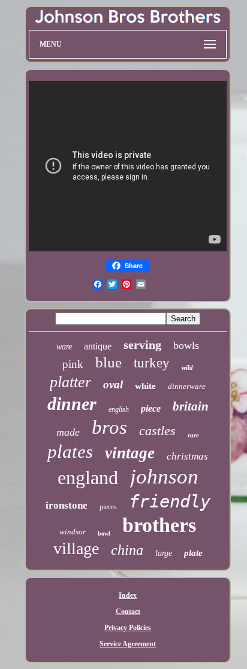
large (163, 553)
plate (193, 553)
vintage (130, 453)
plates (70, 451)
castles (157, 430)
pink (72, 364)
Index (128, 595)
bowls (186, 345)
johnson (164, 476)
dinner (72, 403)
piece (151, 408)
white (145, 386)
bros (109, 427)
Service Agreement (128, 644)
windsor (72, 531)
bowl (104, 533)
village (76, 548)
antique (98, 346)
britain (191, 406)
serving (142, 344)
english (119, 409)
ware (64, 346)
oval (113, 384)
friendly (169, 501)
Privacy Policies (127, 628)
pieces (108, 507)
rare (193, 435)
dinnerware (187, 386)
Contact (128, 611)
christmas (187, 456)
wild (187, 367)
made (68, 432)
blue (108, 362)
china (127, 550)
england (88, 477)
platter (70, 382)
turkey (152, 362)
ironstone (67, 505)
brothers (159, 525)
